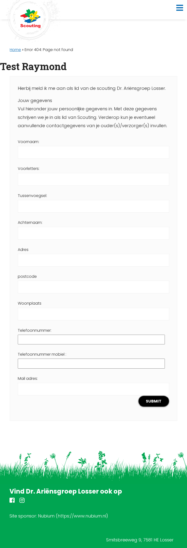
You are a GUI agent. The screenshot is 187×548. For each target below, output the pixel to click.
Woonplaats (29, 303)
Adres (23, 249)
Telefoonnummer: (34, 330)
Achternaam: (30, 222)
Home (15, 49)
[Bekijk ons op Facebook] (12, 501)
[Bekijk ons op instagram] (22, 501)
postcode (27, 276)
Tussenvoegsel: (32, 195)
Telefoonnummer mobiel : (42, 354)
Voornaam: (28, 142)
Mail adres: (28, 378)
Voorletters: (28, 168)
